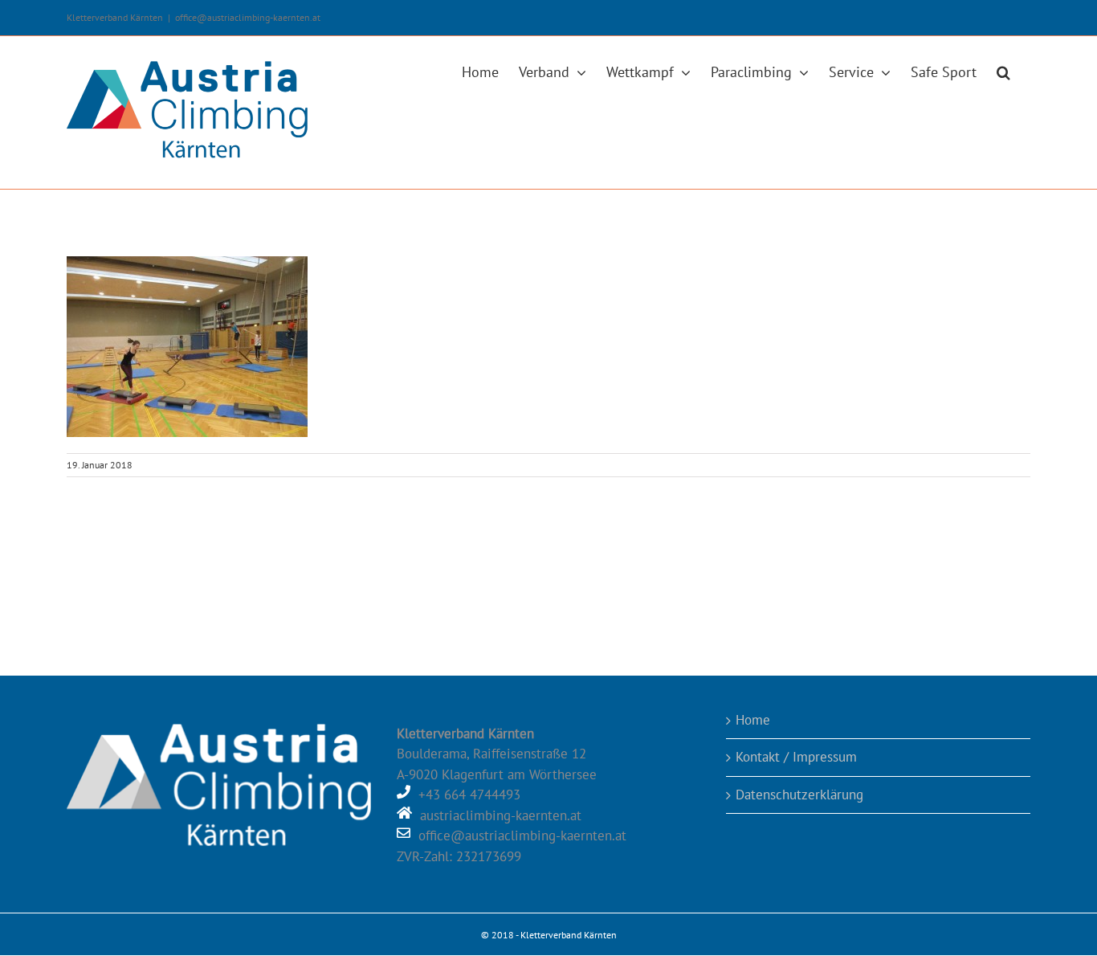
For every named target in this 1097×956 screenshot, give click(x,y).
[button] (1003, 70)
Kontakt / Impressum (796, 757)
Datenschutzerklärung (799, 794)
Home (753, 720)
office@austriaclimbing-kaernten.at (247, 17)
